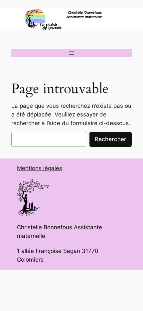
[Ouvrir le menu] (71, 53)
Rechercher (110, 139)
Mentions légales (39, 168)
